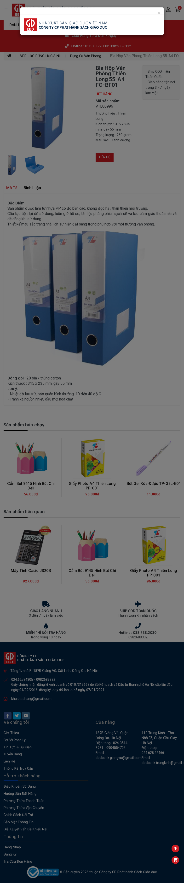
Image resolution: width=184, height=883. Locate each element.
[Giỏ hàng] (175, 860)
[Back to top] (175, 848)
